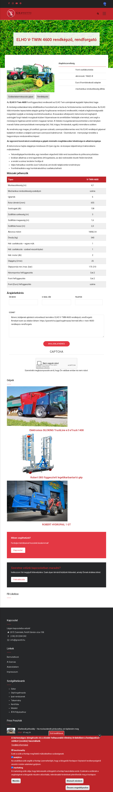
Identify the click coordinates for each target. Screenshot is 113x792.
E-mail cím (46, 297)
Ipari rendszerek (18, 696)
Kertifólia (15, 704)
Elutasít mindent (74, 781)
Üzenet (12, 312)
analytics (18, 757)
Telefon (78, 297)
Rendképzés (42, 97)
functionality (19, 750)
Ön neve (12, 297)
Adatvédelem (13, 667)
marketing (18, 768)
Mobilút (14, 708)
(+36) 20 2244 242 (18, 636)
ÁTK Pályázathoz (18, 712)
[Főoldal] (20, 13)
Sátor (13, 689)
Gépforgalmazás (18, 693)
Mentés (16, 781)
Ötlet (20, 732)
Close (99, 735)
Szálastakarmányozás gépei (20, 97)
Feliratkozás (19, 579)
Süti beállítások (56, 733)
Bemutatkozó (13, 657)
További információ (19, 745)
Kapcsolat (18, 550)
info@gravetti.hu (17, 640)
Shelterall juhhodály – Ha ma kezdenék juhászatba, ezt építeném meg (48, 729)
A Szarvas (11, 662)
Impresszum (12, 672)
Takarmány (16, 700)
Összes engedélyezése (77, 787)
